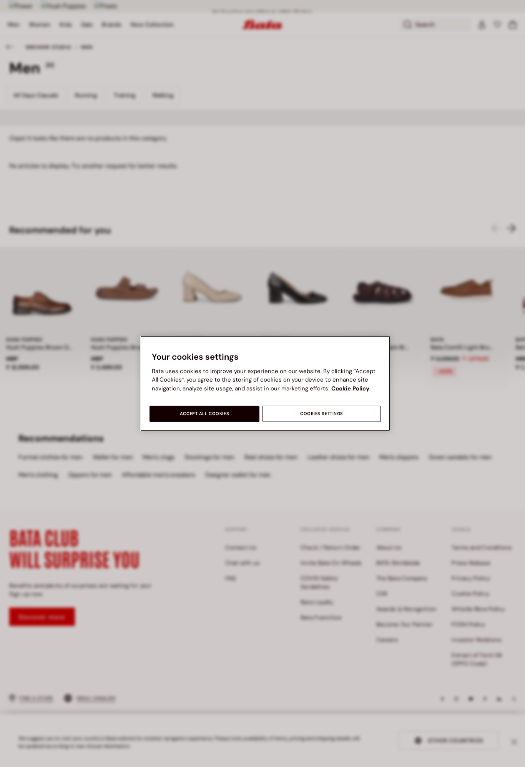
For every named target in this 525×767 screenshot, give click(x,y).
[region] (265, 383)
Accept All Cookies (204, 414)
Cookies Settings (321, 414)
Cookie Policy (350, 388)
